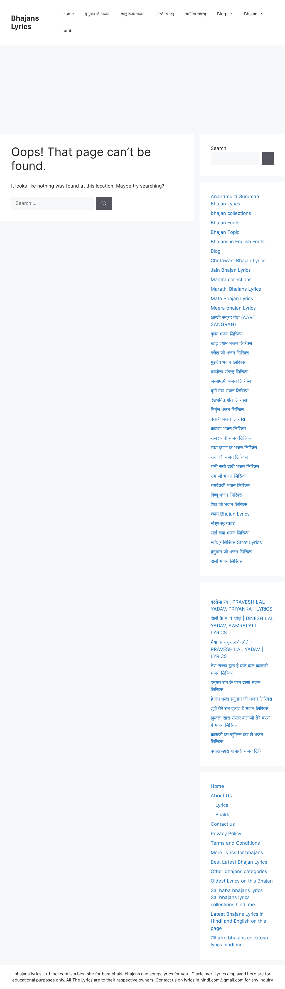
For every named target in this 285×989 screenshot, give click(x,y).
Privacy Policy (226, 833)
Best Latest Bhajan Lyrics (239, 862)
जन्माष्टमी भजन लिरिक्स (231, 381)
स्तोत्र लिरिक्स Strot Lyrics (236, 542)
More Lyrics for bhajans (237, 852)
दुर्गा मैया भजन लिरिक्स (230, 390)
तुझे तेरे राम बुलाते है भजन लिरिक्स (239, 708)
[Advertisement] (142, 86)
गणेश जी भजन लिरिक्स (230, 353)
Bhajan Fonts (225, 222)
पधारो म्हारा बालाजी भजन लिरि (236, 751)
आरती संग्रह (165, 13)
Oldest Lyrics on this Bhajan (242, 881)
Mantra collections (231, 279)
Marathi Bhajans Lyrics (236, 289)
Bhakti (222, 814)
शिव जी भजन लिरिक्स (229, 504)
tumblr (68, 30)
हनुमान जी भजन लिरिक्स (231, 552)
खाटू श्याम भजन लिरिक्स (231, 343)
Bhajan (250, 13)
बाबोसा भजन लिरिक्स (228, 428)
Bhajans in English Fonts (238, 241)
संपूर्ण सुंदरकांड (223, 523)
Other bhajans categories (239, 871)
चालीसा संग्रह (195, 13)
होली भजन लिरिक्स (226, 561)
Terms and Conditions (235, 843)
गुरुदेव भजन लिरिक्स (228, 362)
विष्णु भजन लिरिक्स (226, 495)
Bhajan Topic (225, 232)
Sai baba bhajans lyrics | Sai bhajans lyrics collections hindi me (238, 897)
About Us (221, 795)
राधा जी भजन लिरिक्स (229, 457)
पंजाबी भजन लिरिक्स (228, 419)
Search (218, 148)
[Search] (104, 203)
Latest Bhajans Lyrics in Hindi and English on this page (238, 921)
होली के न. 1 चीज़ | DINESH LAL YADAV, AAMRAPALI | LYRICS (242, 625)
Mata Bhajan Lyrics (232, 298)
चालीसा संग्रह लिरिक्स (229, 372)
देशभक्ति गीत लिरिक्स (229, 400)
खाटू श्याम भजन (132, 13)
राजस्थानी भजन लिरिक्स (231, 438)
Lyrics (221, 805)
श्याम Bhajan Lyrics (230, 514)
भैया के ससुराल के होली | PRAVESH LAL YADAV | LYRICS (237, 649)
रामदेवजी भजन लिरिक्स (230, 485)
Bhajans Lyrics (25, 22)
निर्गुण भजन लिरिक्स (227, 409)
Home (68, 13)
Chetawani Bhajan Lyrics (238, 260)
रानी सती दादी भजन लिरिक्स (235, 466)
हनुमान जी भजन (97, 13)
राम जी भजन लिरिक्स (228, 476)
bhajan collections (231, 213)
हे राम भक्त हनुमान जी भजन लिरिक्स (241, 699)
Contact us (223, 824)
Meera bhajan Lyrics (233, 308)
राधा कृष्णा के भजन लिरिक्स (234, 447)
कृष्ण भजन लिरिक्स (226, 334)
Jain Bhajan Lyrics (231, 270)
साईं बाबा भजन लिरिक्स (230, 533)
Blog (221, 13)
